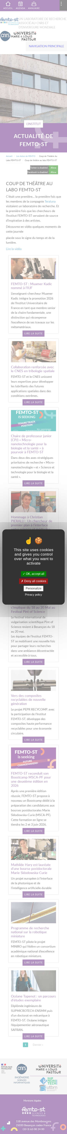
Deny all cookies (34, 581)
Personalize (34, 588)
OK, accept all (34, 573)
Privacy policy (33, 594)
